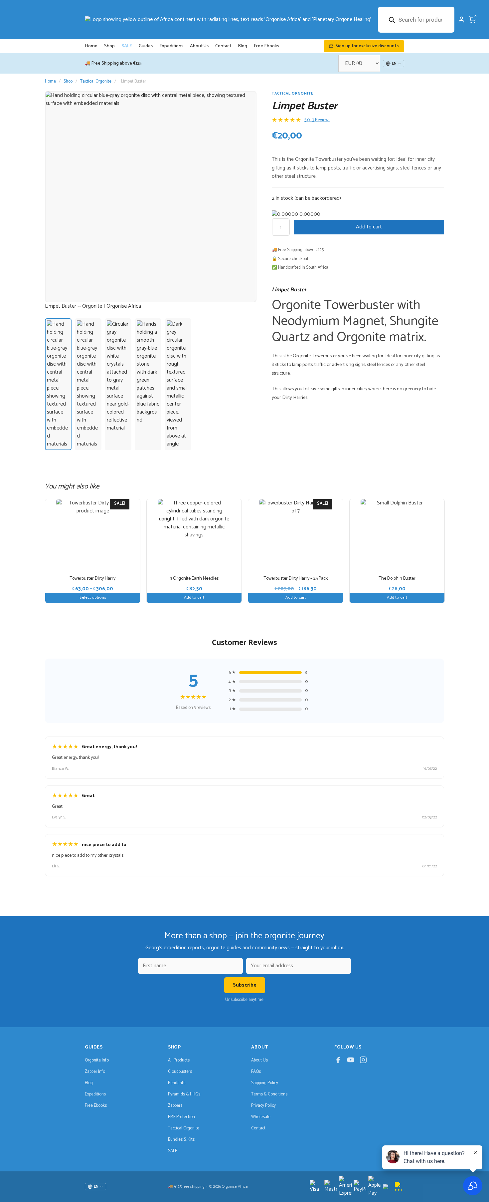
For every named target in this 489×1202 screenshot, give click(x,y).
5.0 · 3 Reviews (317, 120)
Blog (242, 46)
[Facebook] (338, 1061)
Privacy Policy (263, 1105)
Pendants (176, 1082)
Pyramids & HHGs (184, 1094)
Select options (93, 597)
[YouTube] (350, 1061)
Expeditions (171, 46)
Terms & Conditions (269, 1094)
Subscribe (244, 985)
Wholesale (260, 1116)
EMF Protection (181, 1116)
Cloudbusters (180, 1071)
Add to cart (369, 226)
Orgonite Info (97, 1060)
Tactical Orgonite (95, 81)
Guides (146, 46)
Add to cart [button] (194, 597)
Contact (223, 46)
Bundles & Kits (181, 1139)
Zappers (175, 1105)
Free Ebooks (266, 46)
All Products (179, 1060)
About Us (199, 46)
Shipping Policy (264, 1082)
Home (91, 46)
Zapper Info (95, 1071)
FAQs (256, 1071)
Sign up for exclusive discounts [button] (367, 46)
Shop (109, 46)
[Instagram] (363, 1061)
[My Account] (461, 19)
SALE (126, 46)
